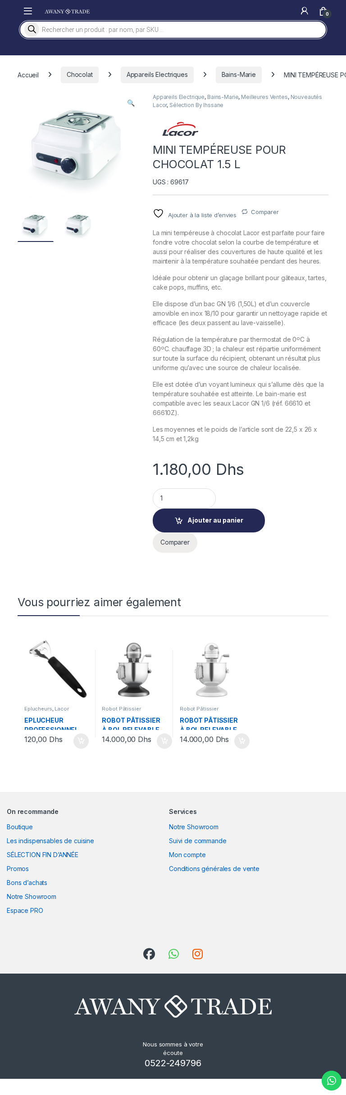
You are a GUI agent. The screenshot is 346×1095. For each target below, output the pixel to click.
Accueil (28, 74)
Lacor (61, 709)
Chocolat (80, 74)
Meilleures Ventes (264, 97)
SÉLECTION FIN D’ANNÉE (42, 854)
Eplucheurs (38, 709)
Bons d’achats (27, 882)
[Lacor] (180, 129)
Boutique (20, 827)
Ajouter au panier (215, 520)
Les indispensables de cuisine (50, 841)
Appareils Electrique (179, 97)
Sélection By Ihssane (196, 105)
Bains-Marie (239, 74)
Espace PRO (25, 910)
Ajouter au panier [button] (78, 741)
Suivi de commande (198, 841)
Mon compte (187, 854)
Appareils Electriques (157, 74)
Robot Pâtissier (121, 709)
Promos (18, 868)
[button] (131, 103)
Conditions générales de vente (214, 868)
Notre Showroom (31, 896)
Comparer (265, 211)
